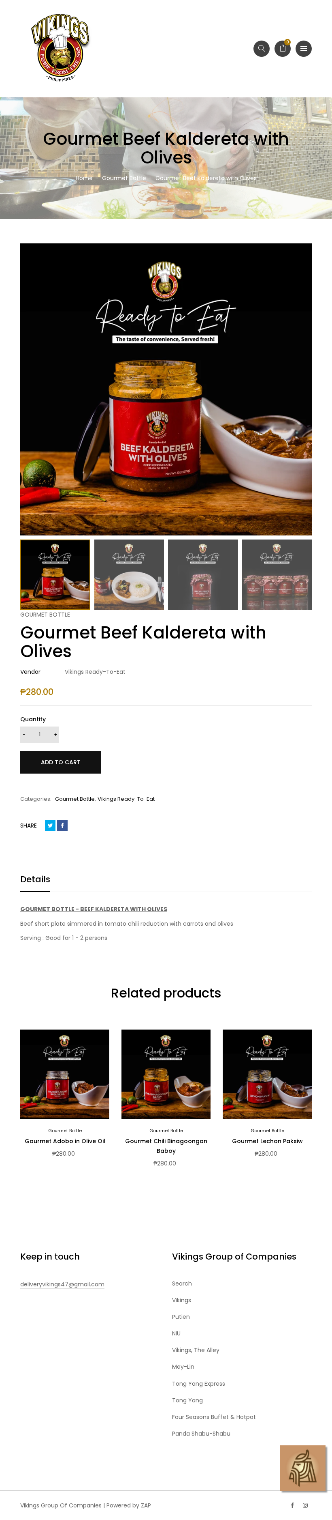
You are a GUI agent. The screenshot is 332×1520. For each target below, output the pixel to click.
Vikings (181, 1300)
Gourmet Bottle (75, 799)
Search (182, 1283)
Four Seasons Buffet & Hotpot (214, 1417)
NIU (176, 1333)
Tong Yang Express (198, 1384)
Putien (181, 1317)
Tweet (50, 825)
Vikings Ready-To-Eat (126, 799)
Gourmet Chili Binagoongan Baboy (166, 1146)
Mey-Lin (183, 1367)
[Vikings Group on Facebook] (292, 1505)
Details (35, 879)
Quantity (33, 719)
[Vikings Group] (60, 48)
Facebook (62, 825)
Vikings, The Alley (195, 1350)
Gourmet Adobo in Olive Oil (65, 1141)
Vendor (30, 672)
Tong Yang (187, 1400)
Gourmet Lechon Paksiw (267, 1141)
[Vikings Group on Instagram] (305, 1505)
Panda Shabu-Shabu (201, 1434)
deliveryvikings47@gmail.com (62, 1284)
